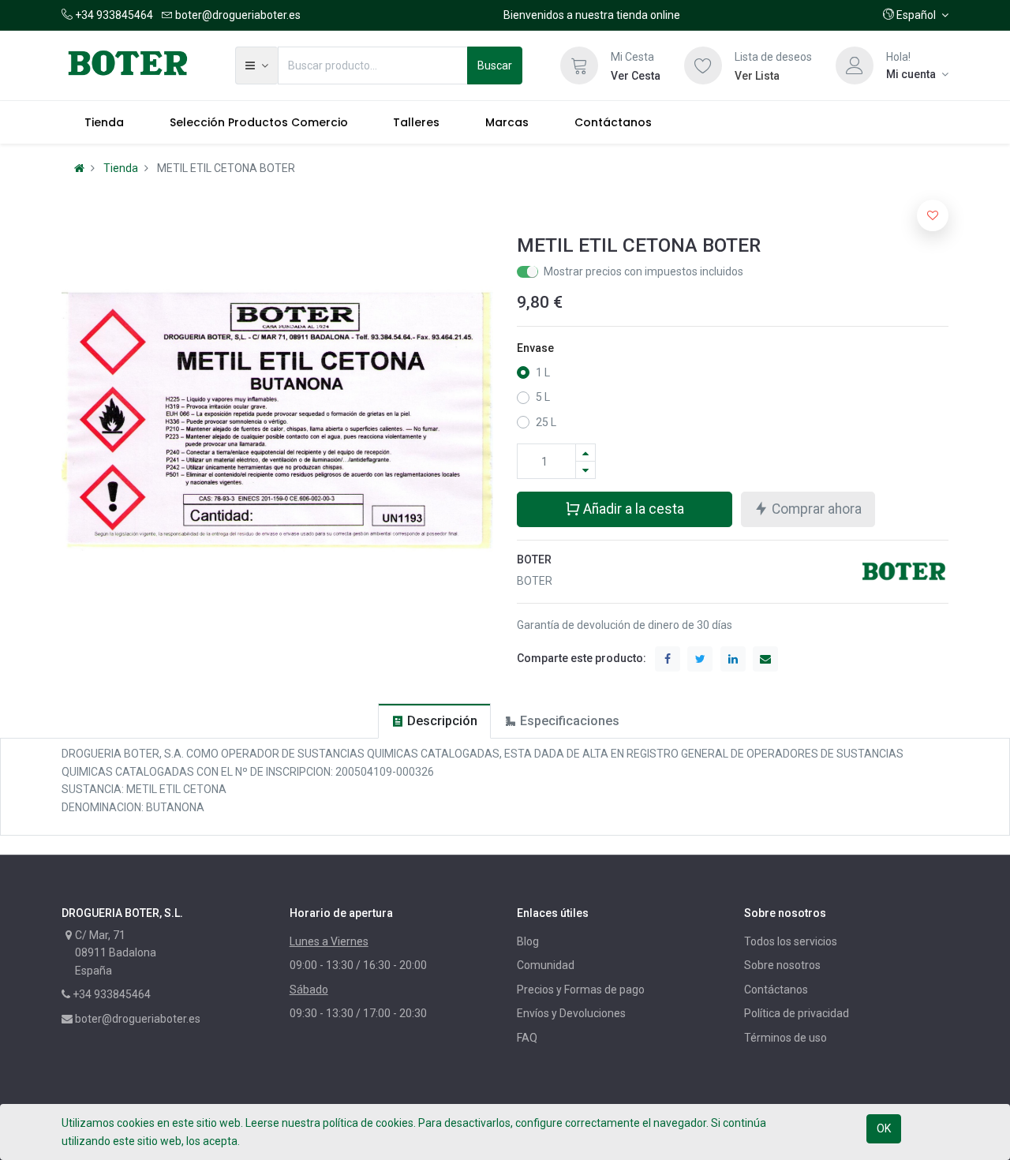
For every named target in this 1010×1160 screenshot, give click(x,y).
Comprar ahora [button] (815, 509)
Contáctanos (776, 989)
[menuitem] (104, 122)
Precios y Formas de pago (581, 989)
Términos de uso (785, 1037)
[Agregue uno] (585, 452)
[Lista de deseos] (703, 65)
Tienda (120, 168)
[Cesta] (579, 65)
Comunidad (545, 965)
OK (884, 1128)
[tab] (434, 721)
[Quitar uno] (585, 470)
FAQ (527, 1037)
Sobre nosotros (782, 965)
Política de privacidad (796, 1013)
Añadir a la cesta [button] (632, 509)
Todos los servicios (790, 941)
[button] (915, 15)
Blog (528, 941)
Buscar (494, 65)
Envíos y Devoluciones (571, 1013)
